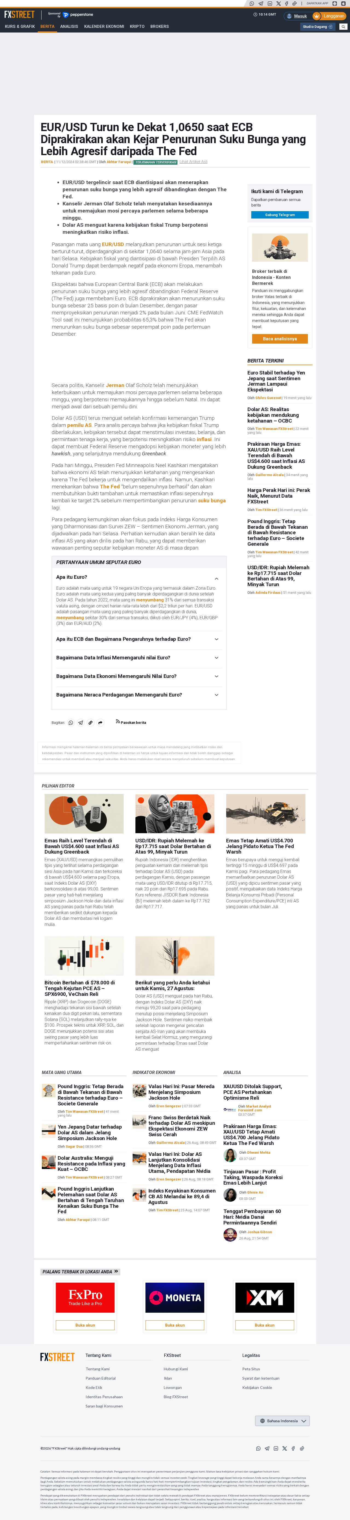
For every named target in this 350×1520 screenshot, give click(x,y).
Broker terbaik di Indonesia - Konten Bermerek (271, 277)
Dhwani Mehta (258, 1152)
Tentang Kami (98, 1355)
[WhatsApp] (252, 3)
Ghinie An (255, 1192)
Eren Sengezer (169, 1106)
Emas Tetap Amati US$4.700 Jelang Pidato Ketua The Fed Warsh (260, 846)
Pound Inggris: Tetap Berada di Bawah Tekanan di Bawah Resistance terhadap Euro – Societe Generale (277, 532)
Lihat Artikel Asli (194, 161)
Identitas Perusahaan (104, 1396)
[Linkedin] (270, 3)
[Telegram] (260, 3)
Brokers (159, 26)
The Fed (110, 486)
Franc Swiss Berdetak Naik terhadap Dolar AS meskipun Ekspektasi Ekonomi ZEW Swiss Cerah (181, 1126)
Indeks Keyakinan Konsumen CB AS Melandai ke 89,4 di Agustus (182, 1196)
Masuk (300, 16)
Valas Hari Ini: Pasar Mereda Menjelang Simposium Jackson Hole (181, 1092)
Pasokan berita (133, 723)
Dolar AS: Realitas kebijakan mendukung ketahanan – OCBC (273, 415)
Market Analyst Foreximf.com (254, 1108)
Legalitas (251, 1355)
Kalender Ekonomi (104, 26)
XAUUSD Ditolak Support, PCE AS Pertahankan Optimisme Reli (252, 1092)
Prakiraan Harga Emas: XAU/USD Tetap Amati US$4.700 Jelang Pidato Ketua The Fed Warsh (251, 1134)
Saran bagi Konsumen (104, 1406)
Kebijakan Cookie (257, 1387)
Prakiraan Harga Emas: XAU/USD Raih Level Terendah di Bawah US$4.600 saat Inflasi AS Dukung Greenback (276, 455)
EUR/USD (113, 244)
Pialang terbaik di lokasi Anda (78, 1271)
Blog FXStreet (176, 1396)
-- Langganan (331, 16)
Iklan (168, 1378)
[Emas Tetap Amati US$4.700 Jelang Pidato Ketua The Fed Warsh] (265, 814)
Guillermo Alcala (269, 475)
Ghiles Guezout (268, 398)
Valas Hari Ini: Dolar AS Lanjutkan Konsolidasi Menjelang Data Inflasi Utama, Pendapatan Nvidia (179, 1162)
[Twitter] (278, 3)
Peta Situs (251, 1368)
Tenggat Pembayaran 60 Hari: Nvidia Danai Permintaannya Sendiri (252, 1217)
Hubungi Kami (176, 1368)
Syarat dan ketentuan (260, 1378)
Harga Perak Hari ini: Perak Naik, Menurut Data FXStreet (278, 496)
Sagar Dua (74, 1146)
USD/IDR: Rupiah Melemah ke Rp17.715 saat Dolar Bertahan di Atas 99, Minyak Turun (278, 576)
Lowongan (173, 1387)
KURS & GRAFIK (20, 26)
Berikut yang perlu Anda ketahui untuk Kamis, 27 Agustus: (172, 985)
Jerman (115, 385)
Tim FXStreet (266, 510)
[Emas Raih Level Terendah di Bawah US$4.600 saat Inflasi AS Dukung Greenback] (84, 814)
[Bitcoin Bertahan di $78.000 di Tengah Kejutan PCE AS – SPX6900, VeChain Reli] (84, 956)
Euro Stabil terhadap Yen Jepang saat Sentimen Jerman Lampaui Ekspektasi (276, 381)
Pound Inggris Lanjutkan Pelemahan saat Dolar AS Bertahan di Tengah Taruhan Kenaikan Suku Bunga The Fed (91, 1200)
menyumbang (150, 600)
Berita (47, 26)
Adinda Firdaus (268, 593)
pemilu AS (79, 425)
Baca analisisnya (280, 338)
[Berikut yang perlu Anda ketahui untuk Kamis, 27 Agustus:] (174, 956)
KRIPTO (137, 26)
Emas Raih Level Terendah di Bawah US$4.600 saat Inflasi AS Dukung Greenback (82, 846)
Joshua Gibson (259, 1232)
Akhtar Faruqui (119, 162)
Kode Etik (94, 1387)
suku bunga (212, 500)
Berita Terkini (265, 361)
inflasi (204, 439)
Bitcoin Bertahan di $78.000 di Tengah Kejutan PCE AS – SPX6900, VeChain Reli (80, 988)
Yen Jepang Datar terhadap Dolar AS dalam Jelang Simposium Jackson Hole (90, 1132)
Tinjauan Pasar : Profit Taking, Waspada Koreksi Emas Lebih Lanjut (253, 1177)
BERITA (47, 162)
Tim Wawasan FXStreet (274, 429)
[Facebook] (286, 3)
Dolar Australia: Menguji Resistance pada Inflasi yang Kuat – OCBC (91, 1164)
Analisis (69, 26)
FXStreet (13, 11)
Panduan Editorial (101, 1378)
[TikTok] (294, 3)
